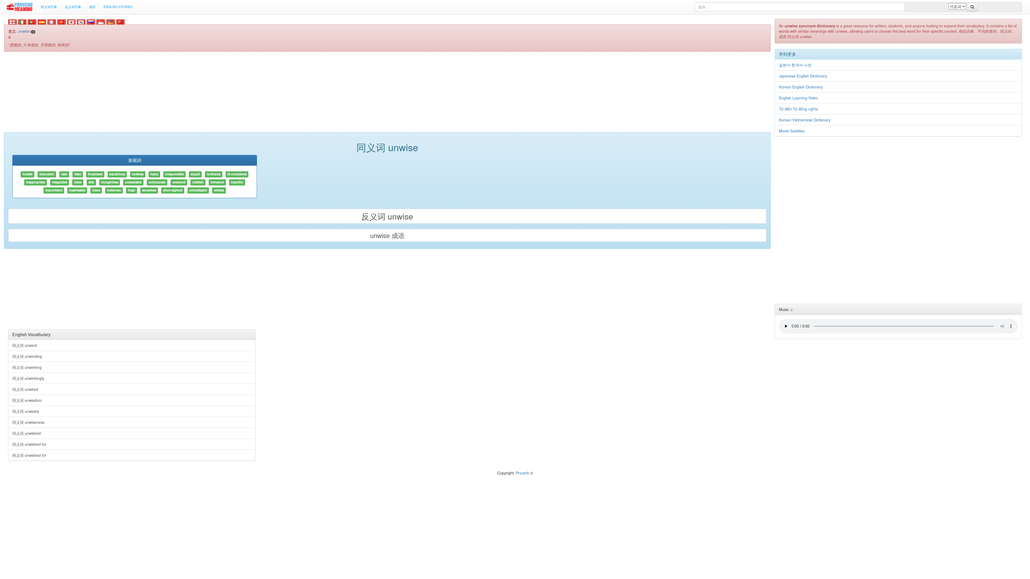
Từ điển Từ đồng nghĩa (798, 109)
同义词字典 (49, 6)
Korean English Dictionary (801, 87)
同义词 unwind (24, 345)
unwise (24, 31)
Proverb (522, 473)
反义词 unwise (387, 216)
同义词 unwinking (27, 367)
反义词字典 (73, 6)
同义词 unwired (25, 389)
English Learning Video (798, 98)
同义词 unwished (26, 433)
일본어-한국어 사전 (795, 65)
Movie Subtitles (792, 130)
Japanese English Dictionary (803, 76)
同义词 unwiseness (28, 422)
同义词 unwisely (25, 411)
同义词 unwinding (27, 356)
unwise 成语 (387, 235)
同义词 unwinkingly (28, 378)
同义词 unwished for (29, 444)
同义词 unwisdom (27, 400)
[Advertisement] (387, 94)
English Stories (118, 6)
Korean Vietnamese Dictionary (804, 120)
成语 (92, 6)
